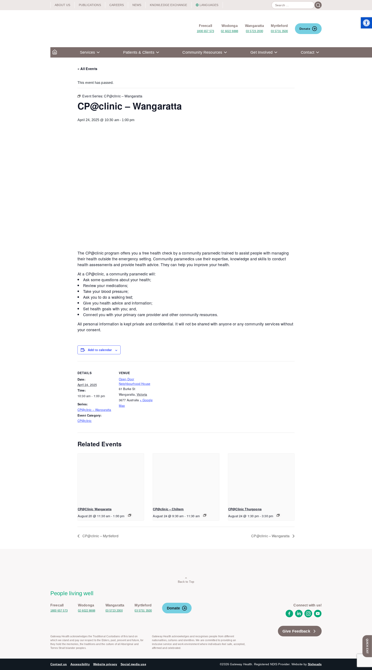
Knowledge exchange (168, 5)
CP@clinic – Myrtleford (100, 535)
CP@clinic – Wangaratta (94, 410)
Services (87, 52)
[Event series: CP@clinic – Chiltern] (204, 515)
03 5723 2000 (254, 31)
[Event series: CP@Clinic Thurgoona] (278, 515)
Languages (209, 5)
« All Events (87, 68)
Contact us (58, 664)
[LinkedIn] (299, 616)
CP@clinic (84, 421)
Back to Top (186, 581)
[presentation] (111, 478)
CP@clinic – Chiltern (168, 509)
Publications (90, 5)
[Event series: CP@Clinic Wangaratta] (129, 515)
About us (62, 5)
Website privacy (105, 664)
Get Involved (261, 52)
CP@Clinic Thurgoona (245, 509)
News (136, 5)
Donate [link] (304, 28)
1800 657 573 (205, 31)
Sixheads (315, 664)
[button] (366, 22)
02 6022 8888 (229, 31)
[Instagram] (308, 616)
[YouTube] (318, 616)
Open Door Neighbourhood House (134, 381)
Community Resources (202, 52)
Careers (116, 5)
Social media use (133, 664)
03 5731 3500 (279, 31)
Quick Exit (367, 646)
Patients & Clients (138, 52)
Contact (307, 52)
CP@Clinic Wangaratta (95, 509)
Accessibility (80, 664)
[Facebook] (289, 616)
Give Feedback (296, 631)
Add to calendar (100, 350)
